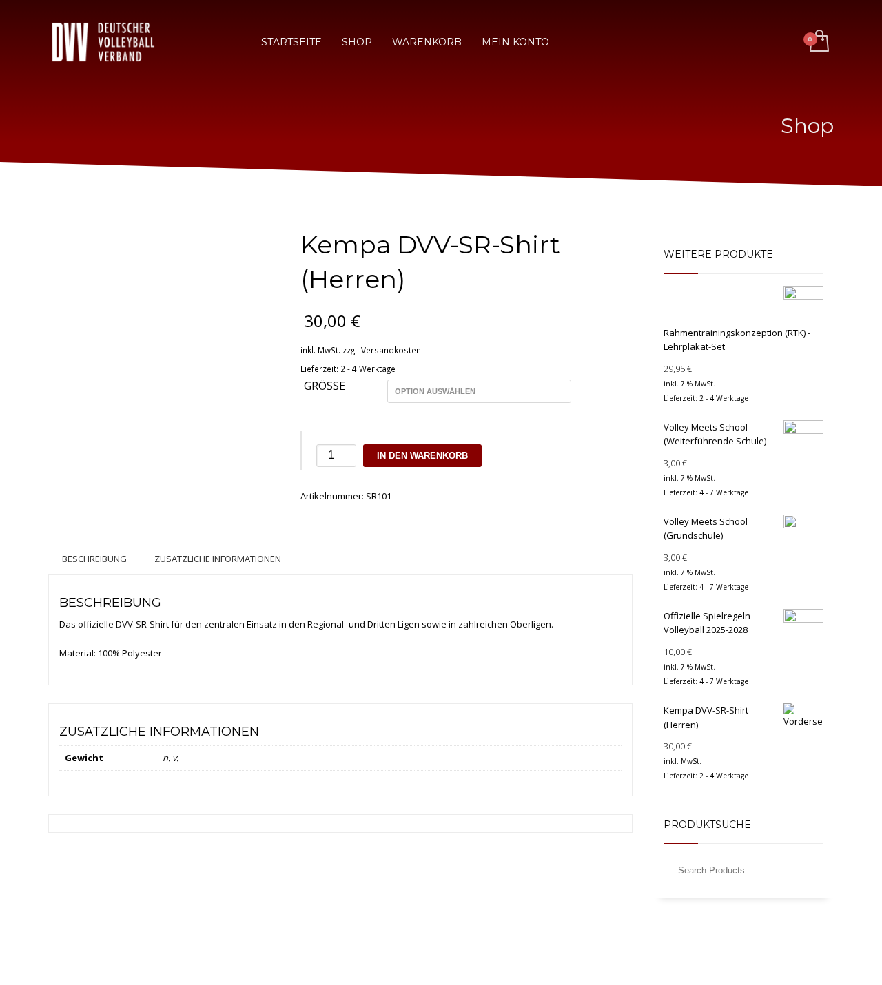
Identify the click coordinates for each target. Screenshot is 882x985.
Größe (324, 386)
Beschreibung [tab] (94, 558)
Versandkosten (391, 349)
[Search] (806, 870)
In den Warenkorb (422, 455)
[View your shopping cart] (818, 42)
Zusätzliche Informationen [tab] (217, 558)
